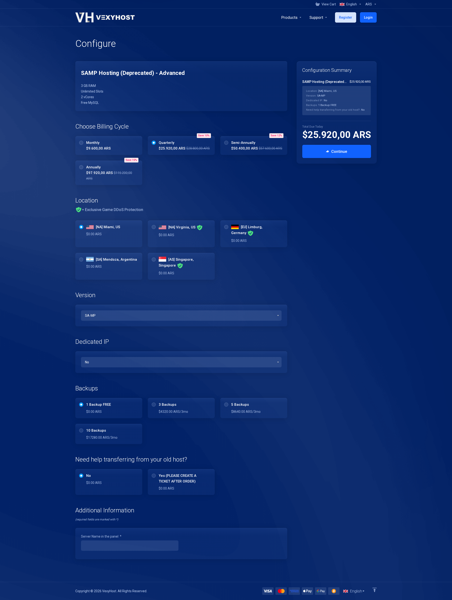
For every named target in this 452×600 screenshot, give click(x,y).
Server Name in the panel (101, 536)
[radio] (81, 143)
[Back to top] (374, 590)
